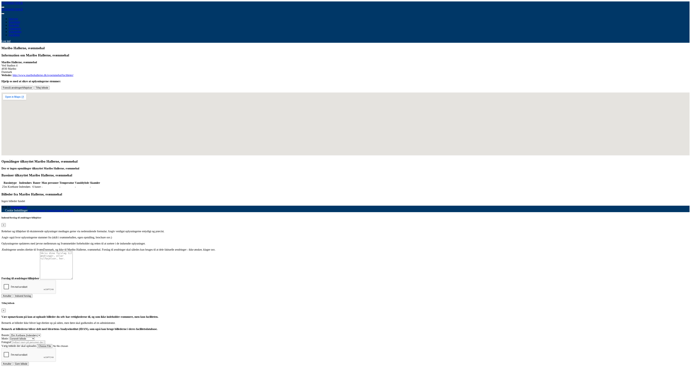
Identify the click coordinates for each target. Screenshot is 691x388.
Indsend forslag (23, 296)
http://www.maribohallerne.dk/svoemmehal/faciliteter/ (43, 75)
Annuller (7, 296)
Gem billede (21, 363)
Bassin (5, 335)
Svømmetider (19, 207)
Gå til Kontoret (36, 210)
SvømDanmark (54, 210)
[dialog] (345, 257)
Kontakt (68, 210)
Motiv (4, 338)
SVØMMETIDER (12, 2)
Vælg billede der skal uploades (18, 345)
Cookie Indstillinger (16, 210)
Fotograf (6, 342)
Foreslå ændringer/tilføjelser (17, 87)
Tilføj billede (42, 87)
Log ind (5, 41)
